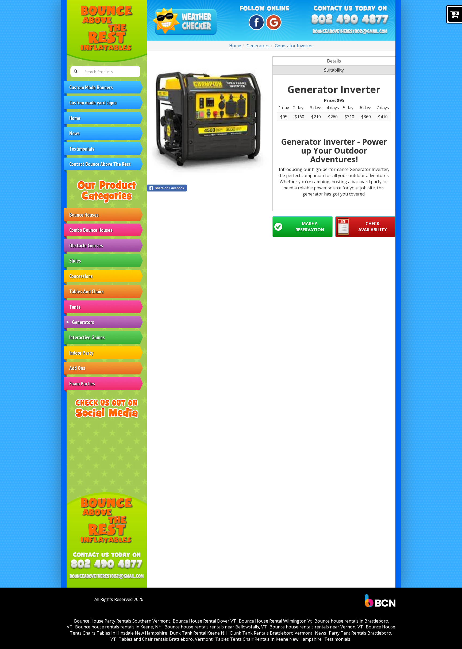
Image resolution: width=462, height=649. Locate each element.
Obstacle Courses (86, 245)
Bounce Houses (84, 214)
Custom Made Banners (91, 87)
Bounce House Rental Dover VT (204, 621)
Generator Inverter (294, 46)
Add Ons (77, 368)
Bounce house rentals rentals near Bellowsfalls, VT (215, 627)
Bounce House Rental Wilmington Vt (275, 621)
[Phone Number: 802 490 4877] (107, 564)
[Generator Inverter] (208, 117)
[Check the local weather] (186, 22)
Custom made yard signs (93, 102)
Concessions (81, 276)
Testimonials (81, 148)
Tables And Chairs (86, 291)
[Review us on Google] (273, 22)
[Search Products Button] (75, 71)
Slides (75, 260)
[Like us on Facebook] (256, 22)
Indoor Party (81, 352)
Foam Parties (82, 383)
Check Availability (372, 227)
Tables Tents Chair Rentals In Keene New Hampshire (268, 639)
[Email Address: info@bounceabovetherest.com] (107, 576)
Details (334, 61)
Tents (74, 306)
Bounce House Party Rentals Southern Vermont (122, 621)
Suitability (334, 70)
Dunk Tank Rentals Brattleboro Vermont (271, 633)
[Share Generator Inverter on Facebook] (208, 188)
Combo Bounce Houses (91, 229)
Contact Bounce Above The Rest (100, 164)
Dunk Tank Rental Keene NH (199, 633)
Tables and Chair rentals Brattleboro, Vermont (166, 639)
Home (74, 118)
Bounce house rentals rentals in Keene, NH (118, 627)
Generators (83, 322)
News (74, 133)
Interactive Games (87, 337)
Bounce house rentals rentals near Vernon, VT (316, 627)
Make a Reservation (309, 227)
